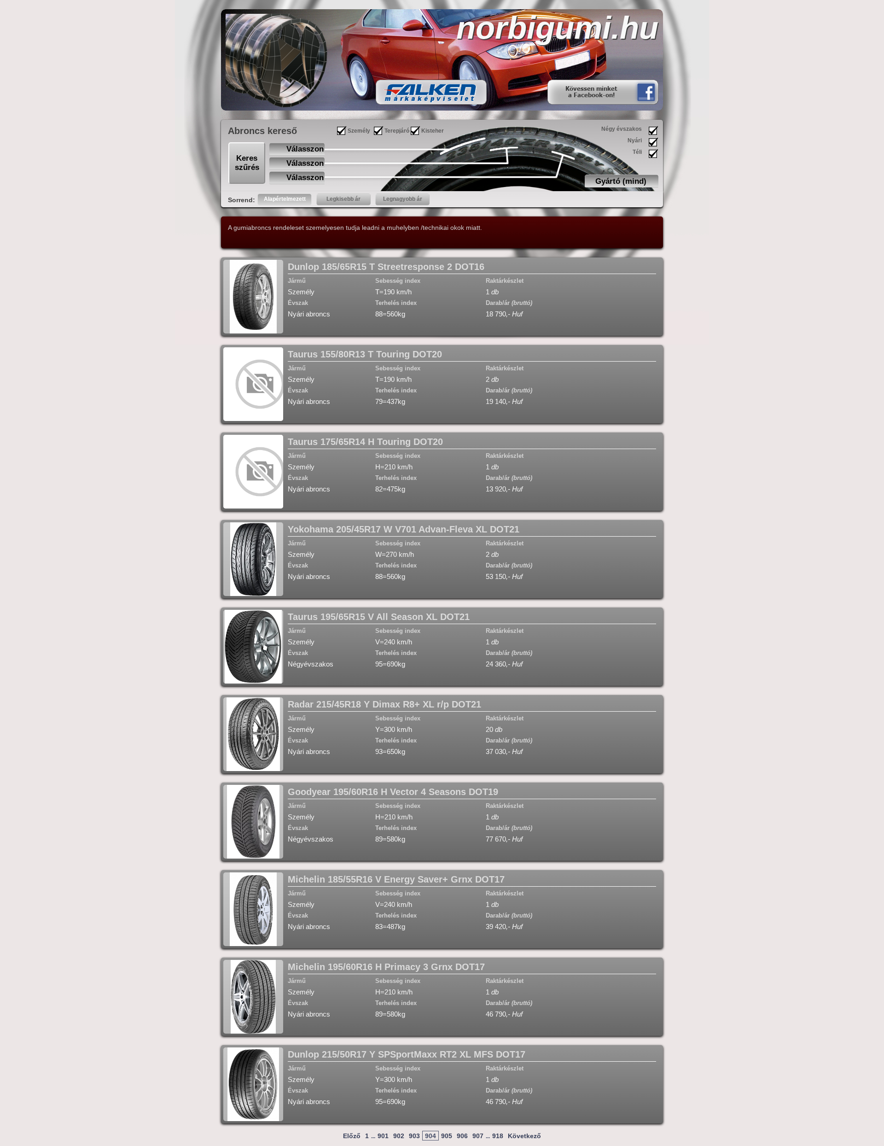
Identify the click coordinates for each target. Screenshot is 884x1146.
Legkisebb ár (343, 199)
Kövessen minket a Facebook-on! (591, 92)
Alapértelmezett (285, 199)
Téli (637, 152)
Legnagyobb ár (402, 199)
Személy (359, 131)
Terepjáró (396, 131)
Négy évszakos (621, 129)
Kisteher (432, 131)
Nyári (635, 140)
